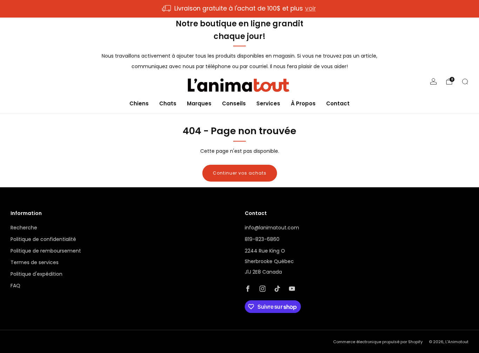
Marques (199, 103)
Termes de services (35, 262)
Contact (338, 103)
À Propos (303, 103)
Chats (167, 103)
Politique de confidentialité (43, 239)
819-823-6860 (262, 239)
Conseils (234, 103)
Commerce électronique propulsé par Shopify (378, 342)
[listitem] (239, 9)
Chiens (139, 103)
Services (268, 103)
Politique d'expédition (36, 273)
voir (310, 8)
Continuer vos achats (240, 173)
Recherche (24, 227)
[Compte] (433, 81)
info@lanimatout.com (272, 227)
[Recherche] (464, 81)
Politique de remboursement (46, 250)
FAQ (15, 285)
